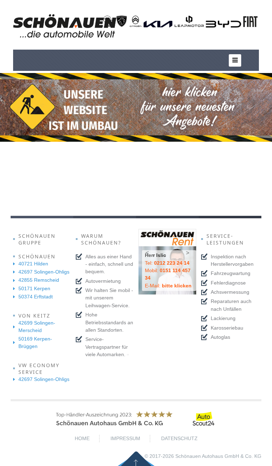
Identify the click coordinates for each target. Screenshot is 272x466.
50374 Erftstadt (35, 296)
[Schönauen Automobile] (65, 26)
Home (82, 438)
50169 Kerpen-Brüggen (35, 342)
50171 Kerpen (34, 288)
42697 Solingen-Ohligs (43, 272)
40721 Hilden (33, 263)
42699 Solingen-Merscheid (36, 326)
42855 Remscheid (38, 280)
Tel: (167, 263)
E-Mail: (168, 285)
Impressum (125, 438)
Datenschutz (179, 438)
